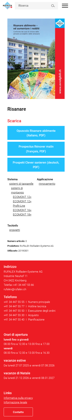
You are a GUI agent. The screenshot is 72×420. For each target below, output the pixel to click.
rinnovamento (47, 183)
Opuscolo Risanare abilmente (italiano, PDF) (36, 133)
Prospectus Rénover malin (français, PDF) (36, 149)
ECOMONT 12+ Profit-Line (22, 203)
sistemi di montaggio (17, 190)
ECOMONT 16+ (22, 210)
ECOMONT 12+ (22, 197)
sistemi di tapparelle (21, 183)
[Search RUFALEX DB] (53, 6)
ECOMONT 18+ (22, 214)
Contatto (18, 412)
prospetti (14, 230)
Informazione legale (15, 402)
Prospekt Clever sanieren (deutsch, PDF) (36, 165)
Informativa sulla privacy (18, 398)
